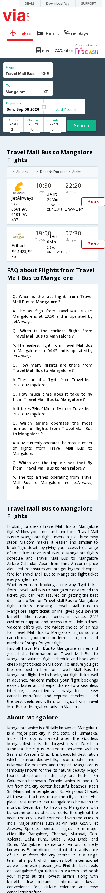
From (10, 67)
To (8, 85)
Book (93, 201)
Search (81, 125)
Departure (14, 103)
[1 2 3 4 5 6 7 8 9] (13, 129)
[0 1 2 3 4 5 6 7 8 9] (33, 129)
